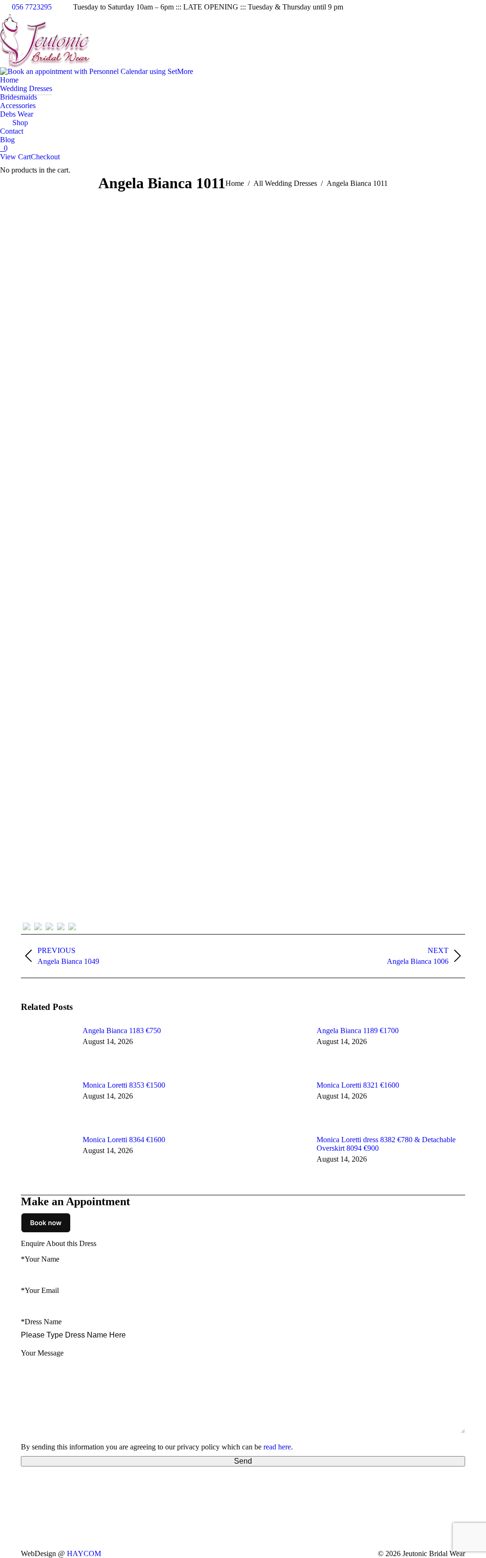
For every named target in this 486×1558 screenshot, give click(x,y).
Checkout (45, 157)
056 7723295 (32, 7)
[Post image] (47, 1048)
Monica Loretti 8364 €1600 (124, 1140)
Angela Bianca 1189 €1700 (358, 1030)
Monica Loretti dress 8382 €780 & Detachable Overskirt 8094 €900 (386, 1144)
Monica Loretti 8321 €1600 (358, 1085)
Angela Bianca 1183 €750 (122, 1030)
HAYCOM (84, 1553)
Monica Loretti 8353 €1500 (124, 1085)
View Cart (15, 157)
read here (277, 1447)
